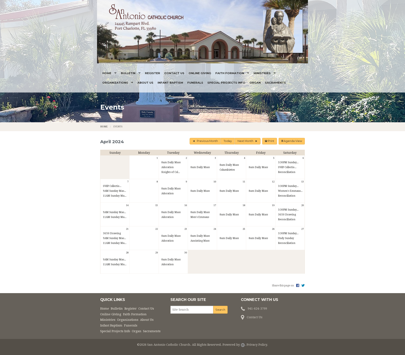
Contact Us (174, 73)
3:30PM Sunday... (288, 162)
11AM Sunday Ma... (114, 195)
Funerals (195, 82)
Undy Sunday (286, 238)
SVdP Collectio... (287, 167)
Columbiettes (227, 169)
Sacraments (275, 82)
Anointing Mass (199, 240)
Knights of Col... (170, 172)
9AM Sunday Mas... (114, 190)
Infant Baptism (170, 82)
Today (228, 141)
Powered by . (234, 344)
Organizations (115, 82)
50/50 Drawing (287, 214)
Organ (255, 82)
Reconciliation (286, 172)
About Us (145, 82)
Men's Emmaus (199, 217)
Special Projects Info (226, 82)
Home (106, 73)
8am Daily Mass (171, 162)
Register (152, 73)
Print (270, 141)
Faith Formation (229, 73)
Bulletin (128, 73)
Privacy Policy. (257, 344)
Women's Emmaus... (290, 190)
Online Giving (200, 73)
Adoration (167, 167)
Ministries (262, 73)
